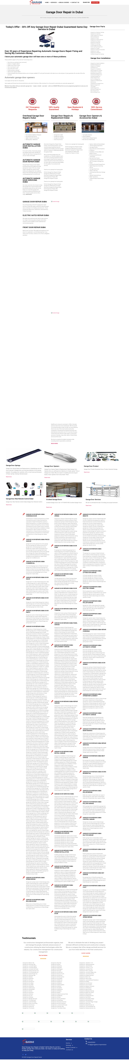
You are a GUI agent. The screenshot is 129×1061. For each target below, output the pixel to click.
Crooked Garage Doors (54, 499)
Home (47, 2)
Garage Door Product (91, 466)
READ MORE (54, 443)
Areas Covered (64, 2)
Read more (9, 476)
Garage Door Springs (13, 465)
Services (54, 2)
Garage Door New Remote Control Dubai (19, 499)
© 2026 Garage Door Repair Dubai (32, 1057)
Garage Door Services (93, 499)
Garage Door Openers (51, 466)
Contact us (75, 2)
